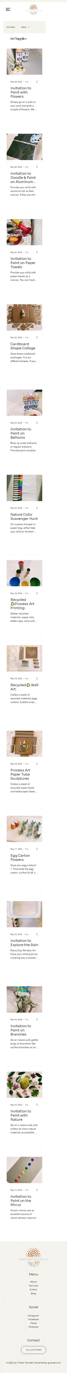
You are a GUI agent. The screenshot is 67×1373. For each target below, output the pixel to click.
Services (33, 1285)
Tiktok (33, 1323)
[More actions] (38, 81)
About (33, 1281)
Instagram (33, 1315)
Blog (33, 1293)
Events (33, 1289)
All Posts (11, 27)
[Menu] (8, 9)
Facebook (33, 1319)
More (23, 27)
